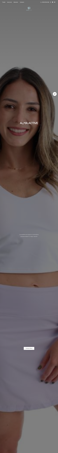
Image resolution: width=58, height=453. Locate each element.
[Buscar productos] (55, 94)
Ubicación (16, 2)
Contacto (22, 2)
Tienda (3, 2)
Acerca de (9, 2)
